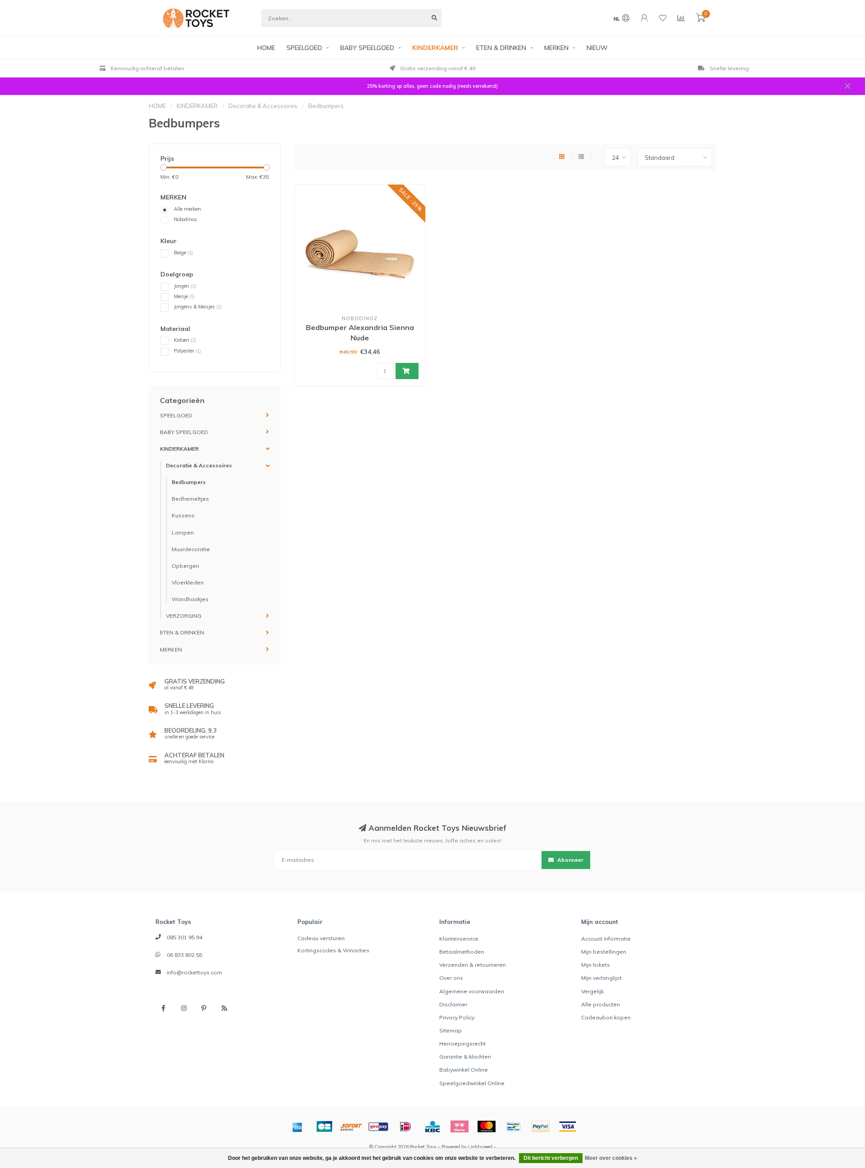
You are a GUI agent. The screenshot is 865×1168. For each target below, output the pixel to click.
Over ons (451, 977)
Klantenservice (458, 938)
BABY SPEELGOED (367, 48)
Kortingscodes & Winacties (333, 950)
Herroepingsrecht (462, 1043)
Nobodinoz (185, 219)
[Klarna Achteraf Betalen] (459, 1126)
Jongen (185, 286)
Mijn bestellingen (603, 951)
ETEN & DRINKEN (501, 48)
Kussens (183, 515)
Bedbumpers (189, 482)
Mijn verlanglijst (601, 977)
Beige (183, 252)
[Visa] (567, 1126)
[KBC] (432, 1126)
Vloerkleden (188, 582)
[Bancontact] (513, 1126)
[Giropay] (378, 1126)
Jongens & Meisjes (198, 306)
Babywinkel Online (463, 1069)
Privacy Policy (456, 1017)
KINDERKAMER (435, 48)
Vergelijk (592, 991)
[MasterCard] (486, 1126)
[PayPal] (540, 1126)
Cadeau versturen (321, 938)
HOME (266, 48)
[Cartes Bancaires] (324, 1126)
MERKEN (556, 48)
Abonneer (569, 859)
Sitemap (450, 1030)
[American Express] (297, 1126)
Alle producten (600, 1004)
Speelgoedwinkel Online (472, 1083)
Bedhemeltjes (190, 498)
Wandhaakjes (190, 599)
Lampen (183, 532)
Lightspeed (480, 1147)
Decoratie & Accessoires (199, 465)
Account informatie (606, 938)
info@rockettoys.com (194, 972)
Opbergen (185, 565)
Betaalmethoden (461, 951)
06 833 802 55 (184, 954)
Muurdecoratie (191, 549)
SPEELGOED (304, 48)
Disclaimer (453, 1004)
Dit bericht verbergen (551, 1158)
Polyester (187, 351)
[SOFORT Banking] (351, 1126)
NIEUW (597, 48)
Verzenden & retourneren (472, 964)
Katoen (185, 340)
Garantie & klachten (465, 1056)
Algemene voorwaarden (471, 991)
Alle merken (187, 209)
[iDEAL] (405, 1126)
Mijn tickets (595, 964)
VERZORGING (183, 615)
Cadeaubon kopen (606, 1017)
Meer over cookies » (611, 1158)
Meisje (184, 296)
